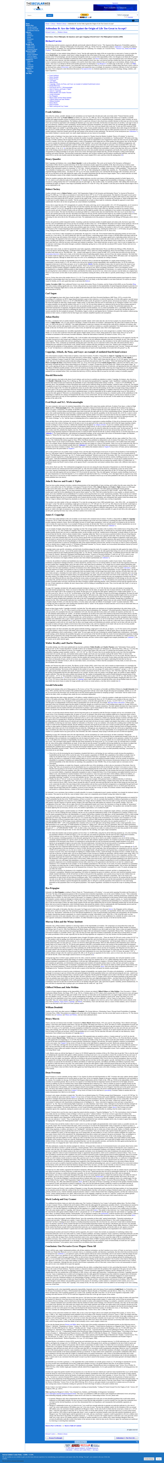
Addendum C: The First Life (126, 1438)
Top (137, 1442)
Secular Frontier (32, 27)
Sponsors (115, 3)
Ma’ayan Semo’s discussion (116, 702)
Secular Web (30, 44)
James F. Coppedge (55, 91)
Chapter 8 (107, 447)
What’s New (30, 25)
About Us (30, 65)
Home (28, 24)
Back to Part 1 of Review (54, 1426)
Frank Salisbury (54, 75)
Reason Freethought (54, 1438)
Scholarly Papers (32, 58)
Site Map (29, 73)
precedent (108, 1090)
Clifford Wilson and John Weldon (59, 99)
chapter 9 (74, 1090)
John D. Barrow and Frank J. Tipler (60, 89)
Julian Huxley (53, 82)
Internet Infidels (31, 51)
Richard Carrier (50, 32)
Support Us (29, 68)
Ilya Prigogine (53, 96)
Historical (30, 35)
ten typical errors (87, 69)
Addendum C (119, 47)
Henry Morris (53, 103)
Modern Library (61, 24)
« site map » (95, 1450)
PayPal (29, 70)
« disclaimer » (69, 1450)
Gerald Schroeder (54, 94)
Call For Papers (32, 56)
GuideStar (30, 71)
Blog (134, 284)
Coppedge (81, 679)
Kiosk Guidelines (32, 54)
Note (134, 63)
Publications (31, 47)
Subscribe (30, 61)
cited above (127, 568)
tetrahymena (99, 1176)
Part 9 (97, 58)
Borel (66, 1001)
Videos (29, 41)
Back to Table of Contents (73, 1426)
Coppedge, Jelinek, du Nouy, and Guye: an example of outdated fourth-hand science (74, 84)
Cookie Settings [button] (149, 1459)
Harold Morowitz (54, 86)
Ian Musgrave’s (101, 63)
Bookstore (30, 39)
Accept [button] (158, 1459)
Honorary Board (32, 49)
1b (122, 155)
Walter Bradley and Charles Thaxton (60, 92)
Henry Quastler (54, 77)
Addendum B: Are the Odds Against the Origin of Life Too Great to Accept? (86, 28)
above (110, 909)
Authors (29, 42)
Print (136, 20)
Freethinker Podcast (33, 30)
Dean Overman (54, 104)
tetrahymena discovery (52, 254)
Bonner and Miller (70, 1324)
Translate (130, 17)
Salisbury (56, 1001)
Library (28, 32)
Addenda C (49, 433)
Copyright (30, 66)
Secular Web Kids (32, 29)
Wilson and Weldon (71, 1015)
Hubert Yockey (53, 79)
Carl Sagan (52, 80)
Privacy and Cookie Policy (83, 1450)
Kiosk (29, 37)
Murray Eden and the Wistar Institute (60, 97)
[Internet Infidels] (38, 10)
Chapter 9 (71, 448)
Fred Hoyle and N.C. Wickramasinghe (60, 87)
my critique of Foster (99, 425)
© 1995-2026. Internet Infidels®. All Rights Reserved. (82, 1448)
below (87, 281)
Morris (80, 1001)
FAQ (28, 63)
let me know (65, 67)
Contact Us (29, 59)
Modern (29, 34)
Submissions (31, 53)
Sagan (62, 1001)
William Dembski (54, 101)
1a (64, 148)
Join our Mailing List (80, 1442)
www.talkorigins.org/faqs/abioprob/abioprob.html (61, 1393)
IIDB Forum (31, 46)
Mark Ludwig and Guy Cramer (58, 106)
